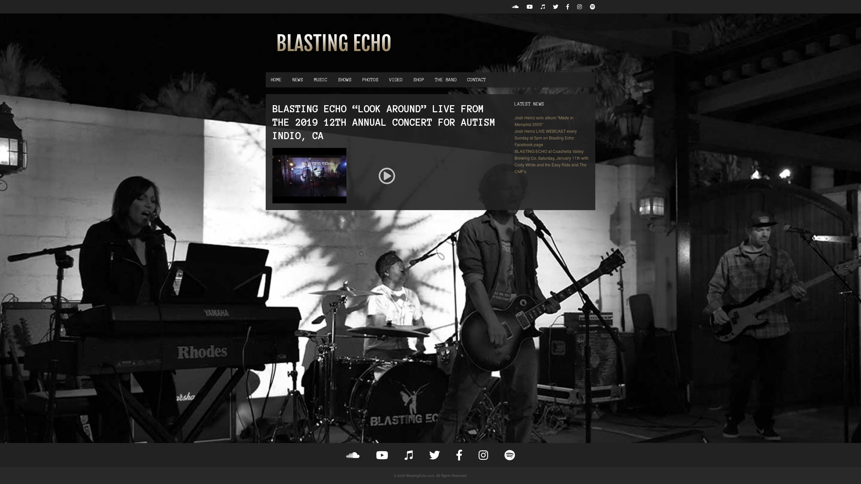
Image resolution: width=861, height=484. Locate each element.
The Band (445, 79)
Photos (370, 79)
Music (320, 79)
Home (276, 79)
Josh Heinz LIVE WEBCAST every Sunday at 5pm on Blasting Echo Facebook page (546, 137)
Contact (476, 79)
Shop (418, 79)
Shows (344, 79)
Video (396, 79)
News (297, 79)
